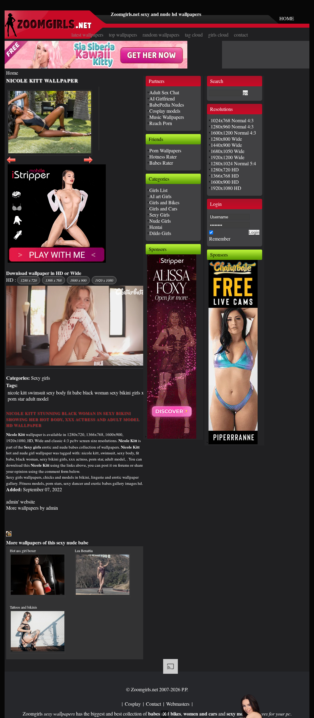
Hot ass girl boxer (23, 550)
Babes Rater (161, 162)
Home (12, 72)
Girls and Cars (163, 208)
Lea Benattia (84, 550)
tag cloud (194, 34)
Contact (153, 703)
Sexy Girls (159, 214)
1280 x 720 (29, 280)
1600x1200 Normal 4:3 (233, 132)
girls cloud (218, 34)
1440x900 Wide (226, 145)
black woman (96, 392)
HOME (286, 18)
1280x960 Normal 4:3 (232, 126)
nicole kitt (17, 392)
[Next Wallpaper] (88, 163)
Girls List (158, 190)
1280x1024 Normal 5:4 (233, 163)
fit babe (74, 392)
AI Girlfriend (162, 98)
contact (241, 34)
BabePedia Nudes (166, 104)
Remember (219, 238)
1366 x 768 (53, 280)
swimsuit (36, 392)
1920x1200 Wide (227, 157)
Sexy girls (40, 378)
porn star (16, 398)
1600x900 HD (225, 182)
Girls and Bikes (164, 202)
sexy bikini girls (125, 392)
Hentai (155, 227)
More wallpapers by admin (32, 507)
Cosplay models (164, 111)
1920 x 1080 (104, 280)
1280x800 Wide (226, 138)
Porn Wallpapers (165, 150)
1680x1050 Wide (227, 151)
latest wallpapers (87, 34)
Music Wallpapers (166, 117)
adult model (37, 398)
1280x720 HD (225, 169)
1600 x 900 (78, 280)
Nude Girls (160, 221)
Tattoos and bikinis (23, 607)
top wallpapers (123, 34)
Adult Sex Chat (164, 92)
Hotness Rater (163, 156)
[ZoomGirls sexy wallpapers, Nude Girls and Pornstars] (48, 35)
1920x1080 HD (226, 188)
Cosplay (133, 703)
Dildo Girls (160, 233)
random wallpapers (161, 34)
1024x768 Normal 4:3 (232, 120)
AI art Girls (160, 196)
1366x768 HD (225, 175)
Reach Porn (160, 123)
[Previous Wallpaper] (11, 163)
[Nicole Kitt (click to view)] (49, 122)
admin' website (20, 501)
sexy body (56, 392)
